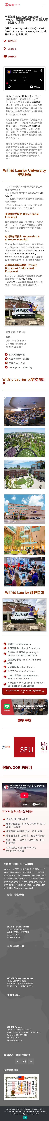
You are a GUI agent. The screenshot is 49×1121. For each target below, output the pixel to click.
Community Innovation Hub (20, 255)
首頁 (7, 28)
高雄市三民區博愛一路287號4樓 (20, 983)
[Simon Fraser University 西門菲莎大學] (24, 747)
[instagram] (24, 1061)
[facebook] (18, 1061)
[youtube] (31, 1061)
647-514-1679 (13, 1037)
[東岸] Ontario (37, 28)
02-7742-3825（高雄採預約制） (20, 986)
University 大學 (19, 28)
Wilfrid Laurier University (19, 96)
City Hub (16, 253)
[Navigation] (43, 4)
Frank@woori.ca (14, 1040)
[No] (46, 1113)
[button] (5, 747)
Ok (25, 1117)
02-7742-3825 (13, 935)
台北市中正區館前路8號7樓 (18, 932)
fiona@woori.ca (14, 937)
